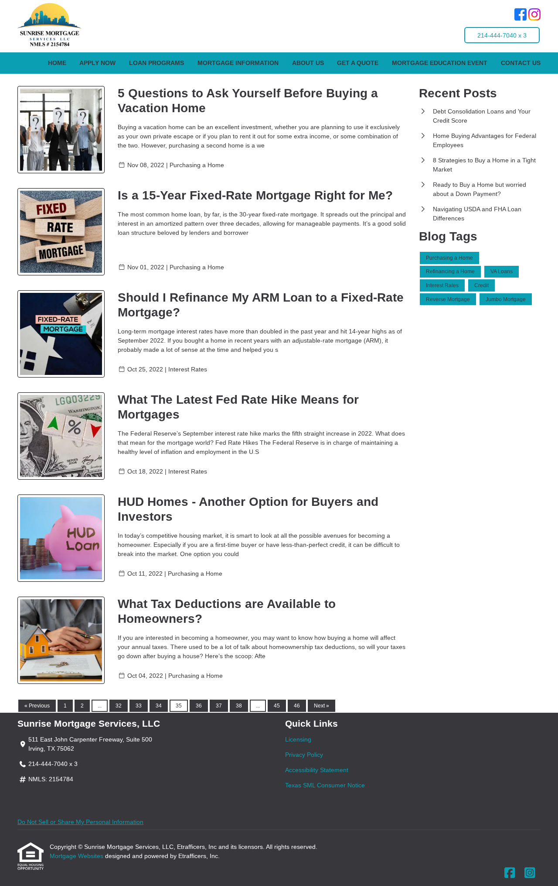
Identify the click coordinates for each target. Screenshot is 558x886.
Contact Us (521, 62)
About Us (308, 62)
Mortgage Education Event (439, 62)
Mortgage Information (238, 62)
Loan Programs (156, 62)
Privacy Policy (304, 754)
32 (119, 706)
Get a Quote (357, 62)
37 (219, 706)
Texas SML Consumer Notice (325, 785)
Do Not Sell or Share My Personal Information (80, 821)
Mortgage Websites (77, 855)
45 (277, 706)
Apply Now (97, 62)
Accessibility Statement (316, 769)
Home (57, 62)
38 (239, 706)
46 (297, 706)
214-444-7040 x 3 (502, 35)
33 (139, 706)
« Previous (37, 706)
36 (199, 706)
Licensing (298, 739)
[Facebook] (520, 15)
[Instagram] (534, 15)
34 (159, 706)
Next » (321, 706)
